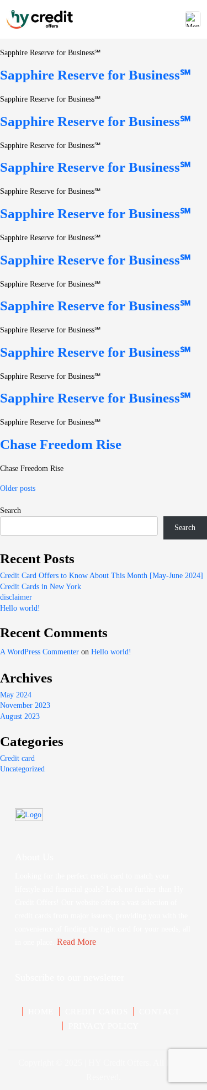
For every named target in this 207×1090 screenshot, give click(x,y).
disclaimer (16, 597)
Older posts (17, 488)
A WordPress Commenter (39, 652)
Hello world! (20, 608)
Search (10, 510)
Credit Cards (96, 1011)
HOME (41, 1011)
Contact (159, 1011)
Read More (76, 941)
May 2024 (15, 695)
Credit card (17, 758)
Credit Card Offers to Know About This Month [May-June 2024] (101, 576)
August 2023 (20, 716)
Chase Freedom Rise (60, 444)
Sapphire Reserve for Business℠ (95, 74)
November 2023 (25, 705)
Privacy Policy (103, 1026)
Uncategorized (22, 769)
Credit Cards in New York (40, 587)
